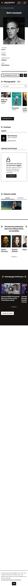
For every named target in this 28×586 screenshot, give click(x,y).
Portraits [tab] (20, 198)
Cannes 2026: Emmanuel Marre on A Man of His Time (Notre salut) (10, 298)
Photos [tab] (7, 198)
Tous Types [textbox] (6, 86)
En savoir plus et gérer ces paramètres (11, 579)
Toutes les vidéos (7, 313)
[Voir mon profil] (25, 2)
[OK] (14, 583)
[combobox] (14, 86)
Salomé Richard (15, 250)
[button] (19, 203)
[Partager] (21, 75)
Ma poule (15, 108)
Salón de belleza (4, 100)
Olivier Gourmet (4, 250)
